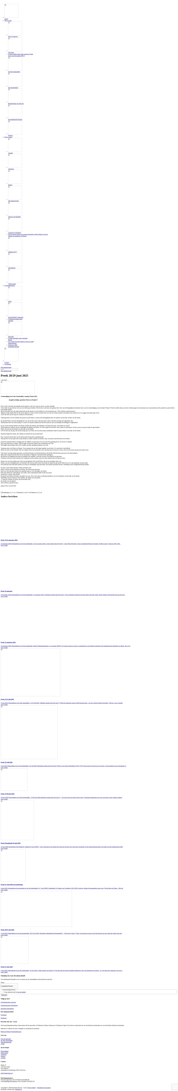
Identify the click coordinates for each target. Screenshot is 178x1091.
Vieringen (3, 1054)
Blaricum (3, 1031)
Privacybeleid (32, 1087)
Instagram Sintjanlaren (7, 1008)
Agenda (3, 1058)
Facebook (3, 1015)
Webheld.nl (18, 1089)
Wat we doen (8, 137)
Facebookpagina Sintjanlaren (9, 1005)
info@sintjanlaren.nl (7, 1073)
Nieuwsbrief (4, 1053)
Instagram (3, 1018)
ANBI (2, 1044)
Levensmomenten (9, 285)
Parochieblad (4, 1051)
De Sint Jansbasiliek (7, 1040)
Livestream (7, 364)
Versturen (4, 995)
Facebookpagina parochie (8, 1002)
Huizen (8, 1031)
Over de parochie (6, 1039)
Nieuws (3, 1056)
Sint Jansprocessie (6, 367)
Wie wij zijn (7, 20)
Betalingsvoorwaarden (44, 1087)
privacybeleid (21, 992)
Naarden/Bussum (16, 1031)
